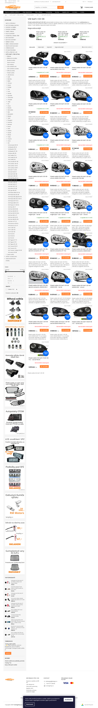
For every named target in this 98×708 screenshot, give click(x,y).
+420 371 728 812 (50, 683)
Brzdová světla (11, 60)
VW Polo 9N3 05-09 (13, 219)
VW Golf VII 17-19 (12, 186)
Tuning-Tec (8, 662)
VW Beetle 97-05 (12, 151)
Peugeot (10, 120)
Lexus (9, 106)
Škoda (9, 135)
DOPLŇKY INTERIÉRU (11, 29)
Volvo (9, 141)
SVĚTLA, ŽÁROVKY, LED (11, 52)
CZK (84, 1)
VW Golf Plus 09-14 (13, 178)
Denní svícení (11, 62)
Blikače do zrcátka (12, 58)
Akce (10, 278)
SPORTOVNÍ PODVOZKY (12, 46)
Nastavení (29, 704)
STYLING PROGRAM (11, 50)
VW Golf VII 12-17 (12, 184)
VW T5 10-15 (11, 234)
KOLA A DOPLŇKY (10, 33)
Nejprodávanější (59, 47)
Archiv (8, 653)
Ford (9, 91)
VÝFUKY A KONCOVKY (11, 256)
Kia (8, 104)
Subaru (9, 130)
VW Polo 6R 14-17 (12, 215)
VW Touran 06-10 (12, 246)
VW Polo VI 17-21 (12, 221)
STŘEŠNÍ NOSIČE (10, 48)
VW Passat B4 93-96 (13, 194)
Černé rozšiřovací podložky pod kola (14, 661)
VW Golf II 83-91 (12, 172)
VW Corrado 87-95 (13, 161)
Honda (9, 93)
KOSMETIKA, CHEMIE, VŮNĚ (12, 35)
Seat (9, 128)
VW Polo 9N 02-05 (13, 217)
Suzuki (9, 132)
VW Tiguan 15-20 (12, 244)
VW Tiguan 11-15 (12, 242)
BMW (9, 81)
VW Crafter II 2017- (13, 168)
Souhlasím (68, 700)
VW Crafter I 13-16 (13, 166)
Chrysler (10, 99)
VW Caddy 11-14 (12, 155)
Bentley (10, 79)
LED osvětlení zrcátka (13, 68)
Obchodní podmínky (31, 686)
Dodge (9, 87)
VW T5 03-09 (11, 232)
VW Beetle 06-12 (12, 147)
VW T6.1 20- (11, 238)
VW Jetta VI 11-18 (12, 188)
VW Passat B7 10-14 (13, 201)
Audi (9, 77)
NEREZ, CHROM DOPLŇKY (12, 44)
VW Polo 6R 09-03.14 (13, 213)
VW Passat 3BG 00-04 (14, 192)
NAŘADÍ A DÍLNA (10, 42)
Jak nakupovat (56, 1)
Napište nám (29, 688)
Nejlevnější (41, 47)
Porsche (10, 122)
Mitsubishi (10, 114)
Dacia (9, 85)
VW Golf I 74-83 (12, 170)
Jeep (9, 101)
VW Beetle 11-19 (12, 149)
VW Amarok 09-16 (13, 145)
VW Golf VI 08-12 (12, 182)
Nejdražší (49, 47)
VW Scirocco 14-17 (13, 225)
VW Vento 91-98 (12, 252)
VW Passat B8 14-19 (13, 203)
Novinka (11, 281)
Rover (9, 126)
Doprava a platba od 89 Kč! (41, 1)
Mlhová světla (11, 71)
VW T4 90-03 (11, 227)
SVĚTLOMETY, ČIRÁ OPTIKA (13, 54)
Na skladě (11, 276)
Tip (9, 283)
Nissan (9, 116)
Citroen (10, 83)
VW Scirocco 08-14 (13, 223)
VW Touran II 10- (12, 248)
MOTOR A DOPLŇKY (11, 40)
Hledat (60, 7)
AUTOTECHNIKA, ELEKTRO (12, 25)
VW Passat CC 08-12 (13, 205)
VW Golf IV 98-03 (12, 176)
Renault (10, 124)
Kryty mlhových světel (11, 664)
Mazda (9, 108)
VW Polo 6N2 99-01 (13, 211)
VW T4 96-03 (11, 229)
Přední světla (10, 73)
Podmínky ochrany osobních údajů (31, 691)
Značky (8, 260)
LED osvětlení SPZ (12, 66)
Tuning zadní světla (10, 644)
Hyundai (10, 95)
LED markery (10, 64)
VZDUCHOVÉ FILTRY (11, 258)
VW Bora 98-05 (12, 153)
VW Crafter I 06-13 (13, 163)
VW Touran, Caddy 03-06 (15, 250)
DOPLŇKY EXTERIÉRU (11, 27)
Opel (9, 118)
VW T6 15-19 (11, 236)
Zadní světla (10, 254)
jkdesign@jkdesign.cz (51, 681)
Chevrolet (10, 97)
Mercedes (10, 110)
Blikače (9, 56)
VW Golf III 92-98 (12, 174)
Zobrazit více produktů (60, 42)
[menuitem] (12, 12)
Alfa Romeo (11, 75)
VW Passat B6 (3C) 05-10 (14, 198)
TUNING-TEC (12, 289)
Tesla (9, 137)
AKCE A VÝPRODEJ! (10, 23)
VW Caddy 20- (12, 159)
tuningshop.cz (50, 686)
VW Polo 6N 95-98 (13, 209)
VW (8, 143)
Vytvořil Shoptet (89, 705)
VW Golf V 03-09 (12, 180)
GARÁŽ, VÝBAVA (10, 31)
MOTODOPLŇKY (10, 37)
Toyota (10, 139)
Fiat (9, 89)
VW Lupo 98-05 (12, 190)
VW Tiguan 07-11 (12, 240)
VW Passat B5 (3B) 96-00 (15, 196)
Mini (9, 112)
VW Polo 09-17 (12, 207)
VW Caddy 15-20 (12, 157)
